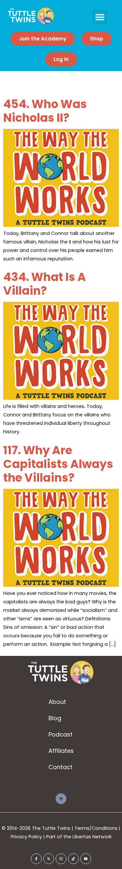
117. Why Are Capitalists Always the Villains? (58, 464)
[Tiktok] (73, 858)
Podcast (60, 734)
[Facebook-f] (36, 858)
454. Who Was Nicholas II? (45, 111)
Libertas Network (92, 836)
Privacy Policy (26, 836)
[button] (100, 16)
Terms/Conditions (96, 828)
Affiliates (61, 751)
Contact (60, 767)
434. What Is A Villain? (44, 284)
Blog (54, 718)
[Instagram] (61, 858)
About (57, 702)
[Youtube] (85, 858)
